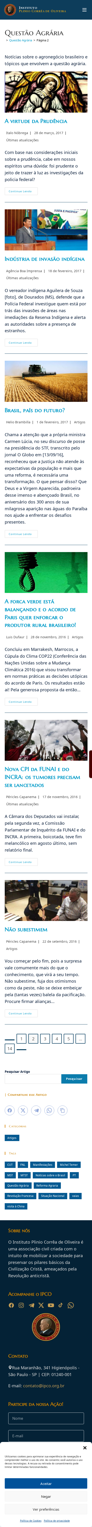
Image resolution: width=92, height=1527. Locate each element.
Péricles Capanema (21, 797)
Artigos (79, 422)
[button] (85, 1447)
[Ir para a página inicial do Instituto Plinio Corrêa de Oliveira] (46, 1326)
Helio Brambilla (18, 422)
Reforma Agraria (47, 1185)
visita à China (16, 1206)
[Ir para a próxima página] (21, 1049)
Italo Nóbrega (17, 133)
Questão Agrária (18, 1185)
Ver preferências (46, 1509)
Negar (46, 1496)
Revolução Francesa (20, 1196)
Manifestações (42, 1165)
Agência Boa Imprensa (24, 271)
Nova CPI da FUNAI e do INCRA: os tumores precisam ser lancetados (43, 777)
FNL (22, 1165)
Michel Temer (69, 1165)
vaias (75, 1196)
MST (10, 1175)
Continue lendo (23, 192)
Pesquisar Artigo (17, 1072)
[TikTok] (61, 1305)
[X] (41, 1305)
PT (74, 1175)
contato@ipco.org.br (43, 1385)
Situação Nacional (52, 1196)
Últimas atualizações (22, 140)
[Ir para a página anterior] (10, 1039)
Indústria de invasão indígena (45, 258)
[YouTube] (51, 1305)
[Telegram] (31, 1305)
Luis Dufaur (15, 637)
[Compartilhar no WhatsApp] (49, 1110)
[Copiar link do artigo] (62, 1110)
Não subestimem (26, 929)
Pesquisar (74, 1079)
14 (9, 1048)
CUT (10, 1165)
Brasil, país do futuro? (35, 410)
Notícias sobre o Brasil (50, 1175)
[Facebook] (11, 1305)
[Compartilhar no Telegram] (36, 1110)
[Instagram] (21, 1305)
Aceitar (46, 1483)
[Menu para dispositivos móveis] (84, 10)
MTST (24, 1175)
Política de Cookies (31, 1520)
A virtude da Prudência (36, 121)
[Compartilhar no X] (23, 1110)
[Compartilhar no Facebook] (10, 1110)
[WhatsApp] (71, 1305)
